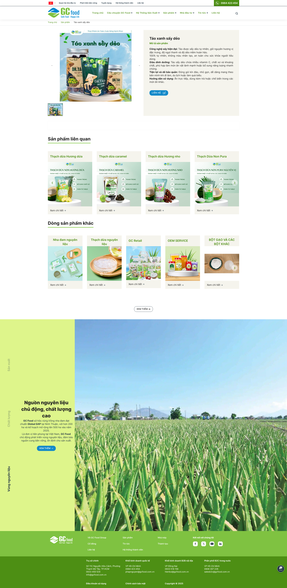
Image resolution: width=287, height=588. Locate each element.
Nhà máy (162, 537)
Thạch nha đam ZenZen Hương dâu (217, 158)
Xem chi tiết (57, 210)
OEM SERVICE (178, 240)
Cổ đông (92, 544)
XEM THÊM (142, 309)
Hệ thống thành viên (124, 3)
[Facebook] (195, 543)
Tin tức (202, 13)
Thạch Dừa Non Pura (163, 156)
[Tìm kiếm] (236, 12)
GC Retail (135, 240)
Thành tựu (163, 544)
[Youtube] (212, 543)
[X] (203, 543)
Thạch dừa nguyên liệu (104, 242)
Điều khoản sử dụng (96, 583)
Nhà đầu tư (186, 13)
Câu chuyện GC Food (119, 13)
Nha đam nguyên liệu (65, 242)
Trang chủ (97, 13)
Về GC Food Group (97, 537)
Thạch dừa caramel (64, 156)
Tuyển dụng (106, 3)
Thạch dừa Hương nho (115, 156)
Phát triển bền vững (88, 3)
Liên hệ (140, 3)
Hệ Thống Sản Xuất (147, 13)
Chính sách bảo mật (136, 583)
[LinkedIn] (220, 543)
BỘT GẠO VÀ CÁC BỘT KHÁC (222, 242)
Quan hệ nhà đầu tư (67, 3)
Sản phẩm (169, 13)
